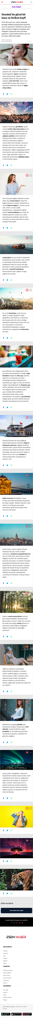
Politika (5, 958)
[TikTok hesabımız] (22, 923)
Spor (4, 956)
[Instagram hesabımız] (17, 923)
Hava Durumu (6, 975)
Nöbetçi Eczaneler (8, 970)
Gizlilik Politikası (7, 997)
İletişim (5, 1000)
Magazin (5, 961)
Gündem (5, 951)
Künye (4, 995)
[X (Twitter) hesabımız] (14, 923)
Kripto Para (6, 980)
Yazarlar (5, 992)
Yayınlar (5, 983)
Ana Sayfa (5, 990)
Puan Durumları (7, 978)
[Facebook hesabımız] (11, 923)
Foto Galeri (28, 41)
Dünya (4, 963)
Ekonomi (5, 953)
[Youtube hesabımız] (20, 923)
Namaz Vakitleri (7, 973)
